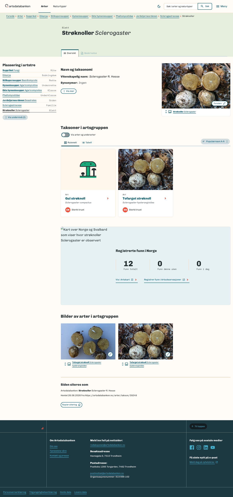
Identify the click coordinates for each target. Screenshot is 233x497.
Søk (207, 6)
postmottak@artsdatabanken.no (107, 473)
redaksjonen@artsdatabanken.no (107, 445)
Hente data (65, 492)
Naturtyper (60, 6)
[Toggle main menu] (221, 6)
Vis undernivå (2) (17, 117)
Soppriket (31, 16)
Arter (44, 6)
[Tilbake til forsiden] (17, 6)
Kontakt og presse (59, 455)
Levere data (80, 492)
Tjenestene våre (58, 451)
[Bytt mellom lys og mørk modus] (159, 6)
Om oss (54, 446)
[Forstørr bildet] (110, 354)
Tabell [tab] (89, 142)
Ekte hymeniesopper (102, 16)
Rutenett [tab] (72, 142)
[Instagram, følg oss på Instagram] (199, 447)
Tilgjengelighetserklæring (43, 492)
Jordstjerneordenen (146, 16)
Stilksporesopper (60, 16)
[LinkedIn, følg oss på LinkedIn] (206, 447)
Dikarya (43, 16)
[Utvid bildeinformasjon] (168, 112)
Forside (10, 16)
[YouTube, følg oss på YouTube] (212, 447)
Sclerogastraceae (169, 16)
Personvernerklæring (14, 492)
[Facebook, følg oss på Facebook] (192, 447)
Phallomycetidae (124, 16)
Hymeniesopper (80, 16)
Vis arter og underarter (83, 134)
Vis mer (70, 91)
